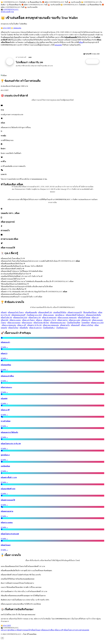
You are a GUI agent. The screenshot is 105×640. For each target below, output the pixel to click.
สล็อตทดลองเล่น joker (58, 322)
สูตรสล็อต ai (11, 630)
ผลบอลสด (58, 45)
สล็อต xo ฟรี (21, 325)
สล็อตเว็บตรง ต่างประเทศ (73, 630)
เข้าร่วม (11, 12)
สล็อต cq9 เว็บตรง (28, 320)
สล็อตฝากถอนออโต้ (75, 312)
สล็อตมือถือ (24, 328)
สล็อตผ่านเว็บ (65, 325)
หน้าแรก (4, 630)
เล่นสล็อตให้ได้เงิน (59, 312)
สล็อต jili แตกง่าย (35, 328)
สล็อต (81, 42)
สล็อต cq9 (95, 317)
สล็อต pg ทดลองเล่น (9, 325)
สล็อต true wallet (74, 320)
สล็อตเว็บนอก (36, 630)
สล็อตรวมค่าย (62, 320)
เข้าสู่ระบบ (4, 12)
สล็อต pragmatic (48, 315)
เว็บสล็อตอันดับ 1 (49, 328)
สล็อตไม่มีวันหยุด (84, 317)
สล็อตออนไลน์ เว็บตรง (16, 312)
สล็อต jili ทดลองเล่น (49, 317)
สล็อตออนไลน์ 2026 (20, 317)
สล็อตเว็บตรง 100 (35, 317)
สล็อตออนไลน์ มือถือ (93, 315)
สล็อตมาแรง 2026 (97, 322)
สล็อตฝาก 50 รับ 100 (34, 325)
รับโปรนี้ (93, 61)
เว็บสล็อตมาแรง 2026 (34, 315)
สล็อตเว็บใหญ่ (13, 328)
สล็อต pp (39, 320)
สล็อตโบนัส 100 (6, 317)
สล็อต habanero (27, 322)
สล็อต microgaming (13, 322)
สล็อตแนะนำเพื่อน (47, 630)
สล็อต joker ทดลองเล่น (51, 325)
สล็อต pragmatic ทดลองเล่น (67, 317)
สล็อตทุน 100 (86, 320)
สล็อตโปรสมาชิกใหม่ (41, 322)
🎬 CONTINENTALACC (10, 9)
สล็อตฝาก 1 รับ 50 (49, 320)
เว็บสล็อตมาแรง (62, 328)
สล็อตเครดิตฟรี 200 (45, 312)
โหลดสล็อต (85, 322)
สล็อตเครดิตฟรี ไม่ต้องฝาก (75, 315)
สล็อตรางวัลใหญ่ (87, 325)
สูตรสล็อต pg (59, 315)
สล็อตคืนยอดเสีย (31, 312)
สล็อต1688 (4, 320)
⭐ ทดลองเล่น (16, 28)
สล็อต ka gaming (15, 320)
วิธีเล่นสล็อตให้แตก (90, 312)
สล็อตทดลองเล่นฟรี (18, 315)
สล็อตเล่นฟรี (75, 325)
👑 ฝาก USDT (6, 28)
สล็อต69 (4, 312)
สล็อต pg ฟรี (59, 630)
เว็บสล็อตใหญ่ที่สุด (73, 322)
